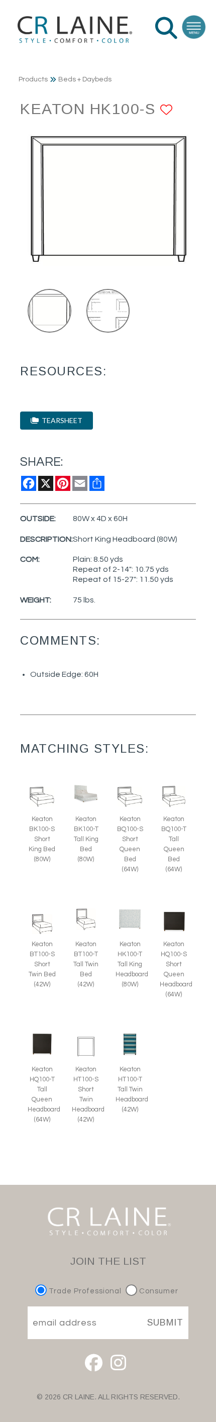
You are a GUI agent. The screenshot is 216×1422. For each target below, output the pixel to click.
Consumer (157, 1291)
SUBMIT (165, 1322)
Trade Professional (84, 1291)
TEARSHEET (60, 420)
